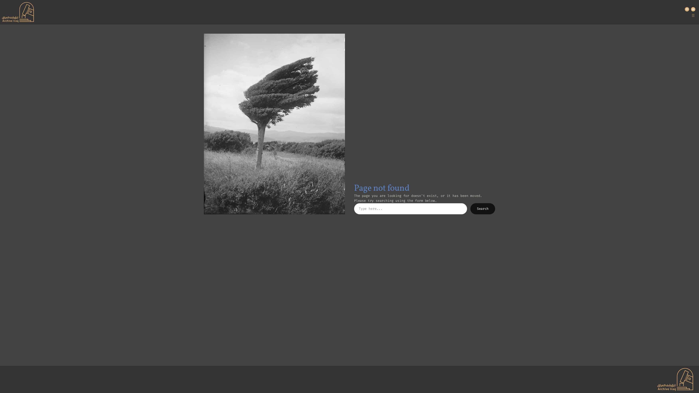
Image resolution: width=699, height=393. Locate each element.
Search (483, 209)
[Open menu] (693, 15)
